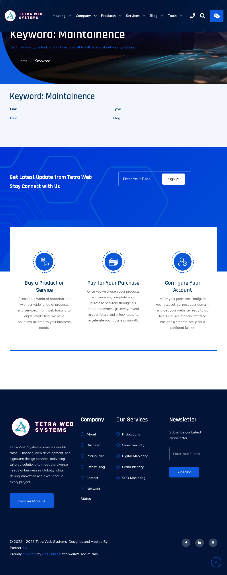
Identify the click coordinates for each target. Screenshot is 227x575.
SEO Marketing (133, 477)
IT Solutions (131, 434)
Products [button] (108, 15)
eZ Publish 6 (51, 554)
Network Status (90, 493)
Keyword (42, 61)
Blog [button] (154, 15)
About (91, 434)
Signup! (173, 179)
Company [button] (83, 15)
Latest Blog (95, 467)
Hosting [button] (59, 15)
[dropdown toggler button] (70, 15)
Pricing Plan (95, 456)
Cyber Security (133, 445)
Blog (13, 118)
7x (24, 547)
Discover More (29, 501)
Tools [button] (172, 15)
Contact (92, 477)
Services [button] (133, 15)
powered (30, 554)
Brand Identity (133, 467)
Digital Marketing (135, 456)
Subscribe (184, 472)
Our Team (93, 445)
